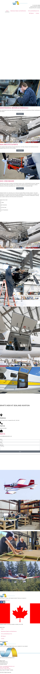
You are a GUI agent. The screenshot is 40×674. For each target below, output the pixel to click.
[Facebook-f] (1, 602)
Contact (37, 13)
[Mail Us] (1, 431)
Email (1, 442)
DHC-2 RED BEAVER (7, 181)
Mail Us (2, 434)
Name (1, 439)
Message (1, 445)
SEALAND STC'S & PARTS (9, 144)
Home (7, 10)
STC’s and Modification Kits (33, 10)
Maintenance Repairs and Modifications (18, 10)
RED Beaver (31, 13)
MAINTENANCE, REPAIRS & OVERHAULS (14, 108)
